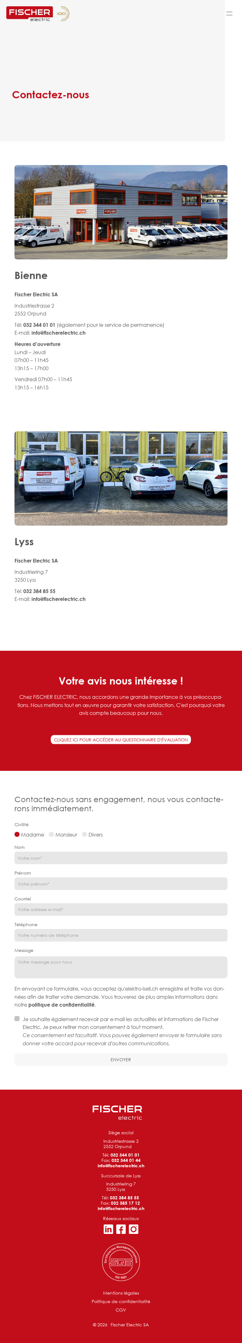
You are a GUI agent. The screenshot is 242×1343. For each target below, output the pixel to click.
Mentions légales (121, 1293)
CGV (121, 1310)
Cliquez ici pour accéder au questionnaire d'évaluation (121, 740)
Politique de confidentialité (121, 1301)
